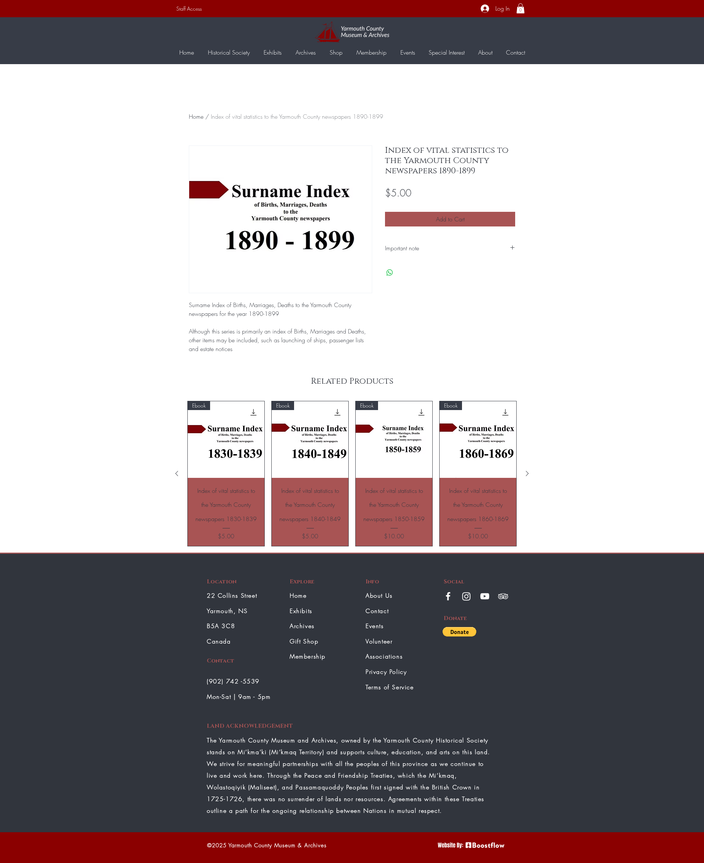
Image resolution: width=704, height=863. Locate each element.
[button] (520, 8)
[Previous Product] (176, 473)
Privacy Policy (386, 672)
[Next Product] (527, 473)
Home (196, 117)
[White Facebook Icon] (448, 596)
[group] (352, 474)
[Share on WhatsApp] (389, 272)
